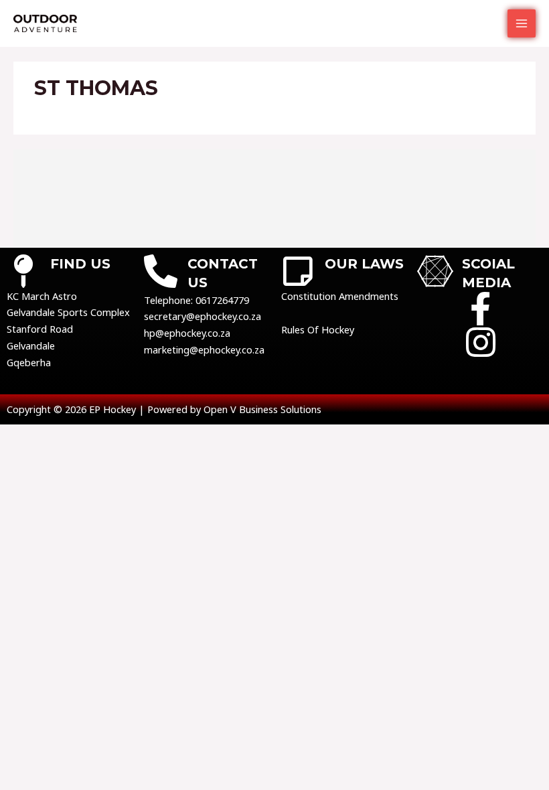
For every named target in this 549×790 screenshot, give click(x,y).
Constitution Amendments (339, 296)
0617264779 (222, 300)
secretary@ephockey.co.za (202, 316)
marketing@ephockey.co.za (204, 349)
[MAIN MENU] (521, 23)
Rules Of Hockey (317, 329)
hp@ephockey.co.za (187, 332)
